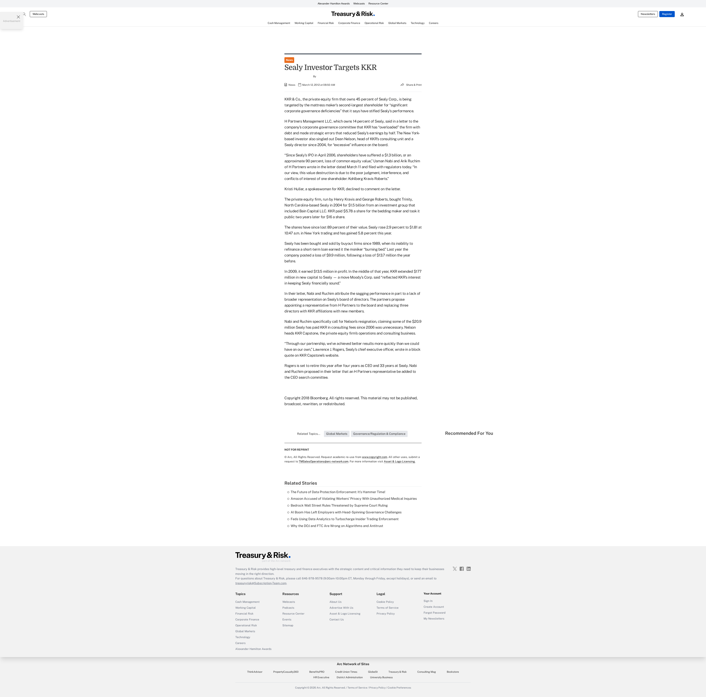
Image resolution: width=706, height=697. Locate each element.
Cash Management (247, 601)
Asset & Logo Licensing (344, 613)
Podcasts (288, 607)
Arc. (319, 687)
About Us (335, 601)
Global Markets (245, 631)
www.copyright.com (374, 457)
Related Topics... (308, 434)
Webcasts (359, 3)
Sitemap (287, 625)
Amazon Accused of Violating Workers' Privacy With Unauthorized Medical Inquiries (354, 498)
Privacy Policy (386, 613)
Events (286, 619)
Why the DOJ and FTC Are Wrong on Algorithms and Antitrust (337, 526)
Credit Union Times (346, 671)
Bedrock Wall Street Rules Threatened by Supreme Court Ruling (339, 505)
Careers (240, 643)
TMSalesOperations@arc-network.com (323, 461)
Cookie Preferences (399, 687)
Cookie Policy (385, 601)
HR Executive (321, 677)
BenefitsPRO (316, 671)
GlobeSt (373, 671)
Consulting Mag (426, 671)
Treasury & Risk (397, 671)
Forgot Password (434, 612)
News (289, 60)
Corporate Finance (247, 619)
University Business (381, 677)
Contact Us (336, 619)
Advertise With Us (341, 607)
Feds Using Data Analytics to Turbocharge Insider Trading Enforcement (345, 519)
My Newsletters (434, 618)
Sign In (428, 600)
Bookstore (453, 671)
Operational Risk (246, 625)
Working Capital (245, 607)
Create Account (434, 606)
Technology (242, 637)
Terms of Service (388, 607)
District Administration (350, 677)
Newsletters (648, 14)
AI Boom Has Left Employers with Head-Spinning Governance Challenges (346, 512)
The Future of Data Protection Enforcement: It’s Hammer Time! (338, 492)
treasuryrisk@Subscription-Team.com (260, 583)
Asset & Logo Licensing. (399, 461)
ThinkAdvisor (254, 671)
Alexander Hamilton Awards (334, 3)
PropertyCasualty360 (286, 671)
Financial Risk (244, 613)
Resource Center (378, 3)
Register (667, 14)
